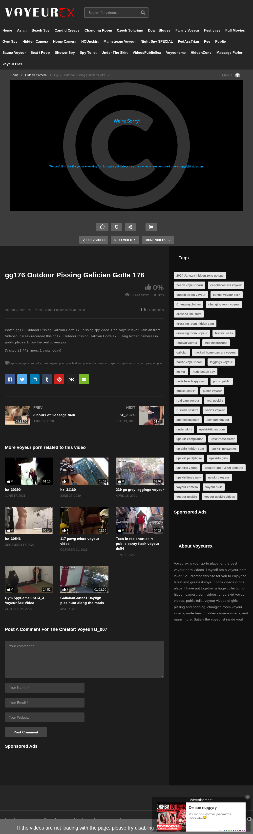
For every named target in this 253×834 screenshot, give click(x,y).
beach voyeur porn (189, 285)
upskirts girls (218, 458)
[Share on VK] (72, 379)
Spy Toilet (88, 52)
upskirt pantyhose (189, 458)
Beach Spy (41, 30)
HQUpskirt (90, 41)
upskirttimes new (188, 477)
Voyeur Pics (12, 64)
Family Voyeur (187, 30)
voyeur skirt (213, 487)
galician (16, 363)
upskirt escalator (223, 439)
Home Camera (64, 41)
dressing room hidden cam (195, 323)
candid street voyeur (191, 295)
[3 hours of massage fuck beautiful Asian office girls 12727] (42, 415)
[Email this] (84, 379)
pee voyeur (50, 363)
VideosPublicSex (147, 52)
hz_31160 (68, 490)
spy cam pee (142, 363)
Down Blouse (159, 30)
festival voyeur (186, 343)
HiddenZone (201, 52)
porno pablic (221, 381)
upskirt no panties (224, 448)
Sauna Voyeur (14, 52)
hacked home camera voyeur (215, 352)
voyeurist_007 (92, 629)
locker (180, 371)
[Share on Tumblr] (47, 379)
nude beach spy (204, 371)
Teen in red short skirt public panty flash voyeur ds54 (137, 544)
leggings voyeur (221, 362)
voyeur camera (187, 487)
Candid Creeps (67, 30)
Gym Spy (10, 41)
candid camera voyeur (226, 285)
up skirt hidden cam (190, 448)
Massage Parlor (229, 52)
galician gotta (32, 363)
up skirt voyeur (218, 477)
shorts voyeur (215, 410)
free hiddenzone (216, 343)
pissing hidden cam (96, 363)
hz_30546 (13, 539)
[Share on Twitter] (22, 379)
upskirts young (186, 468)
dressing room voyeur (192, 333)
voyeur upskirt (186, 496)
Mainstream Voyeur (120, 41)
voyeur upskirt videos (219, 496)
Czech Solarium (130, 30)
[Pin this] (59, 379)
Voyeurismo (176, 52)
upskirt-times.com (212, 429)
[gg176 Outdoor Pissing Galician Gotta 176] (29, 471)
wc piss (158, 363)
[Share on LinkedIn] (35, 379)
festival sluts (224, 333)
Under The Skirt (115, 52)
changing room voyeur (224, 304)
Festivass (212, 30)
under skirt (184, 429)
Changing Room (98, 30)
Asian (22, 30)
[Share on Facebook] (10, 379)
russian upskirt (187, 410)
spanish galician (122, 363)
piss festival (74, 363)
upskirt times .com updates (224, 468)
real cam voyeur (187, 400)
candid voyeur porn (226, 295)
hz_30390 (13, 490)
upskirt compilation (189, 439)
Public (220, 41)
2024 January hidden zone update (200, 275)
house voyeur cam (189, 362)
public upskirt (185, 391)
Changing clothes (188, 304)
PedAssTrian (188, 41)
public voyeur (212, 391)
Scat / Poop (40, 52)
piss (61, 363)
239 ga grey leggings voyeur (140, 490)
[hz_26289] (126, 415)
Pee (207, 41)
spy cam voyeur (218, 420)
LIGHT (227, 75)
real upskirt (215, 400)
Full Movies (235, 30)
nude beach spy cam (191, 381)
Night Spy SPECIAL (157, 41)
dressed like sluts (188, 314)
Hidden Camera (35, 41)
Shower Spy (65, 52)
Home (7, 30)
